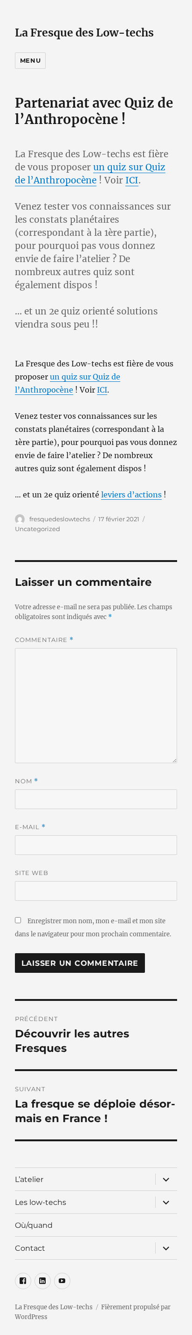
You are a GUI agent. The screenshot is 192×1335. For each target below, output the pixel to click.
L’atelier (29, 1179)
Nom (26, 781)
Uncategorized (37, 529)
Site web (31, 872)
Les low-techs (40, 1202)
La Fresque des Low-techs (84, 32)
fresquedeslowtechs (59, 519)
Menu (30, 60)
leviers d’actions (131, 494)
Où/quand (34, 1225)
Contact (30, 1248)
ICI (131, 180)
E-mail (30, 827)
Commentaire (44, 640)
